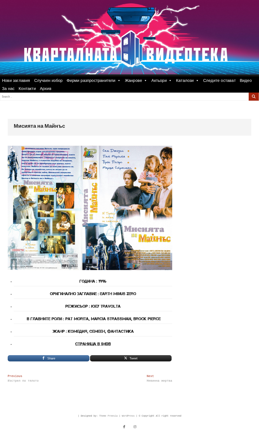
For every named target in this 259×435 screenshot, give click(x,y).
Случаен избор (48, 80)
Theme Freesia (108, 416)
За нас (8, 88)
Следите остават (219, 80)
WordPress (128, 416)
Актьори (159, 80)
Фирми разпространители (91, 80)
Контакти (27, 88)
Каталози (185, 80)
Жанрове (133, 80)
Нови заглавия (16, 80)
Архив (45, 88)
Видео (246, 80)
